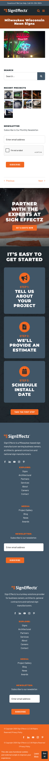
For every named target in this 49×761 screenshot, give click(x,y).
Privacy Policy (17, 732)
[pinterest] (24, 462)
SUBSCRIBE (15, 165)
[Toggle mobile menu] (43, 10)
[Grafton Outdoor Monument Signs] (8, 113)
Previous (10, 180)
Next (40, 180)
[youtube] (14, 462)
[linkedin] (10, 462)
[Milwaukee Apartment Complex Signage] (17, 104)
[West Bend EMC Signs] (17, 94)
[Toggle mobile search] (38, 10)
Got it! (44, 755)
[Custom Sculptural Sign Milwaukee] (8, 94)
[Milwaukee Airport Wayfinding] (27, 104)
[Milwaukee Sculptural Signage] (36, 104)
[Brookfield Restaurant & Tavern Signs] (36, 94)
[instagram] (19, 462)
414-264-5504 (36, 3)
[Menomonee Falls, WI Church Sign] (8, 104)
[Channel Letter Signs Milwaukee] (27, 94)
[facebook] (5, 462)
